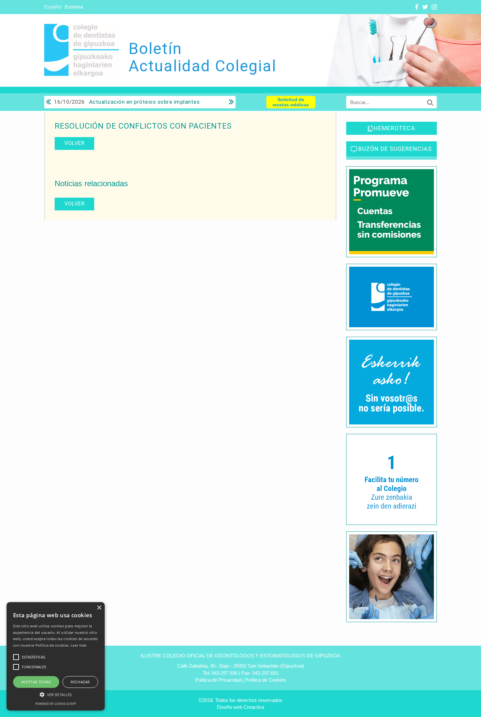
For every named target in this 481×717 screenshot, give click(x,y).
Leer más (78, 645)
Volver (74, 143)
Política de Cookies (265, 680)
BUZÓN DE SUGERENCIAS (395, 148)
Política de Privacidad (218, 680)
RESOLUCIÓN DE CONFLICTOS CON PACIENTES (143, 126)
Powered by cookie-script (55, 704)
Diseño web (229, 707)
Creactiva (253, 707)
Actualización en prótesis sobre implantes (127, 102)
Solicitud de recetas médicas (291, 102)
